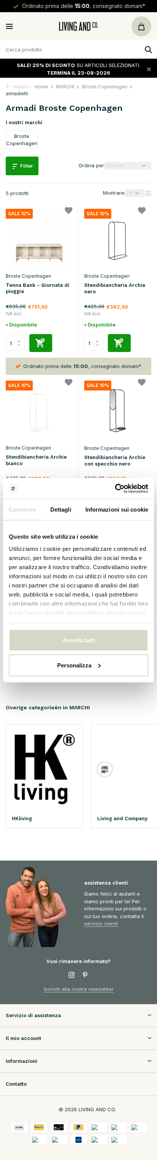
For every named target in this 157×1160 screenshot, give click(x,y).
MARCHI (65, 87)
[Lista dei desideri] (68, 211)
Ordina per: (91, 165)
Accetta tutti (78, 640)
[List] (147, 193)
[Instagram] (72, 975)
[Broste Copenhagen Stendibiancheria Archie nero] (117, 239)
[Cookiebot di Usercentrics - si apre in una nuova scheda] (115, 488)
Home (41, 87)
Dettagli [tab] (60, 509)
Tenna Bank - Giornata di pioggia (37, 288)
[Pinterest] (85, 975)
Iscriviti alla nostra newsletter (79, 989)
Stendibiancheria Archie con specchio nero (114, 460)
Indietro (21, 87)
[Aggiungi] (40, 343)
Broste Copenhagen (104, 87)
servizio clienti (101, 923)
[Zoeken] (147, 49)
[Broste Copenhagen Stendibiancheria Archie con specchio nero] (117, 410)
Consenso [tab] (22, 509)
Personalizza (74, 665)
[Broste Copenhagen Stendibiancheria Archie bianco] (39, 410)
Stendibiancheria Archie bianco (36, 460)
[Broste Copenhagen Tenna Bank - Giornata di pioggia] (39, 239)
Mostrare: (114, 193)
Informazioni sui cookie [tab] (116, 509)
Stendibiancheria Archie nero (114, 288)
